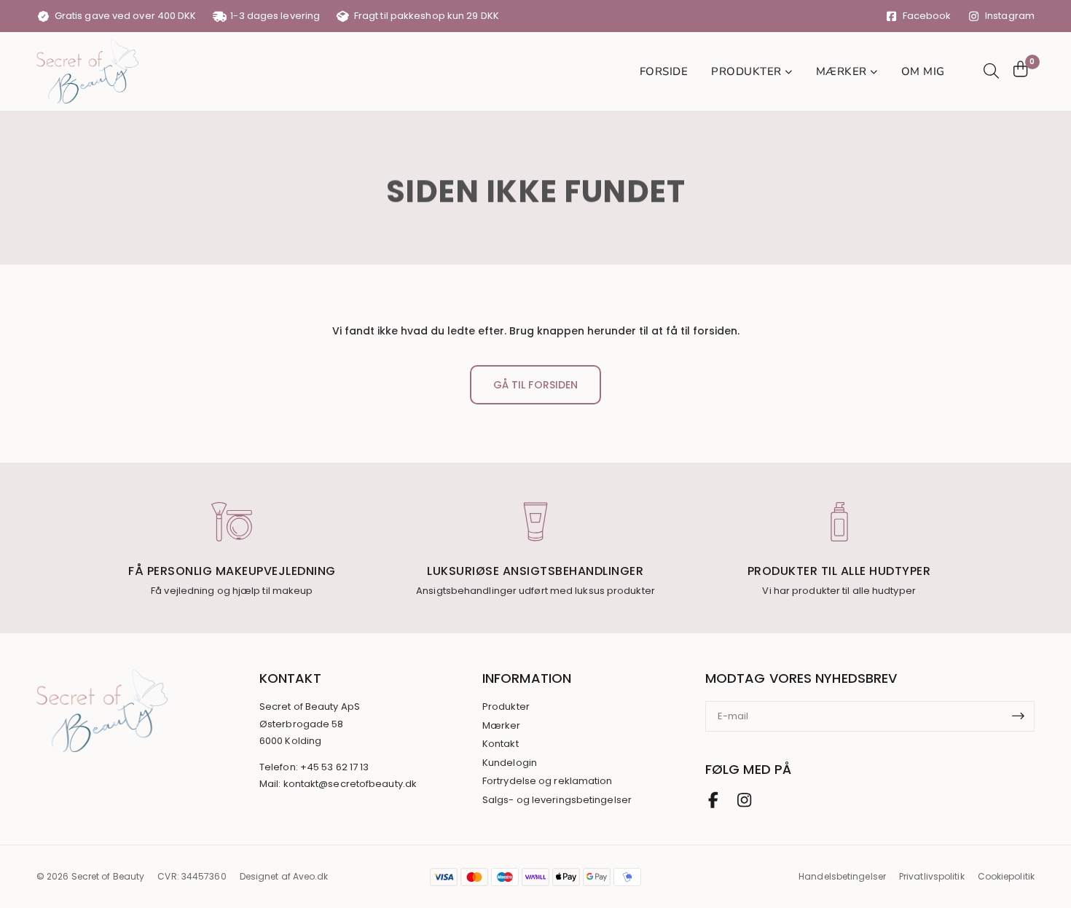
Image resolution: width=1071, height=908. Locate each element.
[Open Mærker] (874, 71)
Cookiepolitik (1006, 876)
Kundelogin (509, 763)
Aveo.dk (311, 876)
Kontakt (500, 744)
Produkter (506, 707)
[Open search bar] (989, 71)
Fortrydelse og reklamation (547, 781)
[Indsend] (1022, 716)
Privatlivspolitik (932, 876)
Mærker (501, 726)
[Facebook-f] (713, 800)
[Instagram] (744, 800)
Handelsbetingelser (842, 876)
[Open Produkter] (789, 71)
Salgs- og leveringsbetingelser (557, 800)
